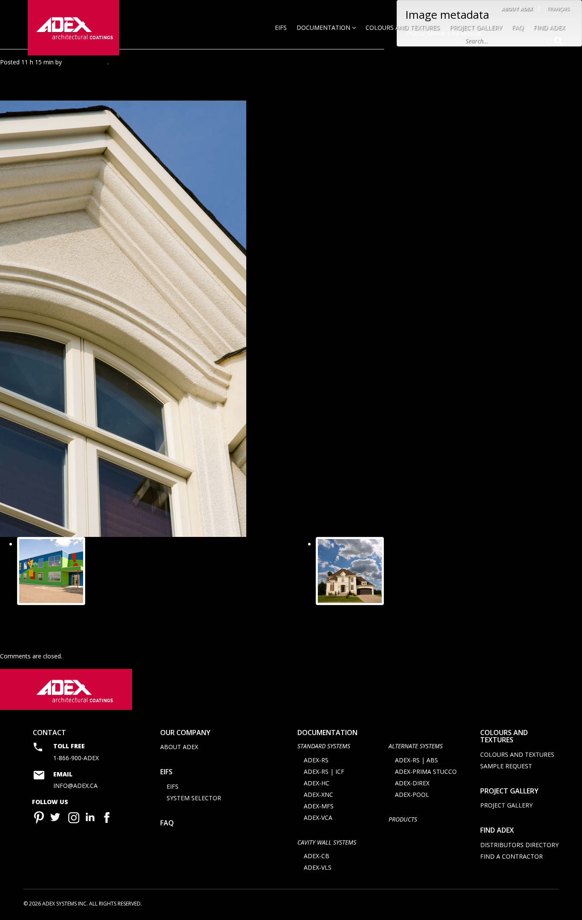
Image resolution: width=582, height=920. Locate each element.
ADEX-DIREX (412, 783)
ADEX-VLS (317, 867)
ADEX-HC (316, 783)
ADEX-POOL (412, 794)
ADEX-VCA (318, 817)
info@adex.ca (75, 786)
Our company (185, 732)
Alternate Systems (416, 746)
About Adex (517, 9)
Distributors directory (519, 845)
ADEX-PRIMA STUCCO (426, 771)
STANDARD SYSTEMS (323, 746)
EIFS (281, 27)
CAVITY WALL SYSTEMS (326, 842)
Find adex (497, 830)
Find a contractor (511, 856)
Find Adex (549, 27)
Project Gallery (475, 27)
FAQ (518, 27)
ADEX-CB (316, 856)
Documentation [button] (324, 27)
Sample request (506, 766)
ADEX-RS (316, 760)
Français (558, 9)
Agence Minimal (85, 62)
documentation (327, 732)
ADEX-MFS (319, 806)
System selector (194, 798)
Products (403, 819)
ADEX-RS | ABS (416, 760)
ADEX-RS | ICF (324, 771)
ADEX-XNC (318, 794)
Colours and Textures (403, 27)
